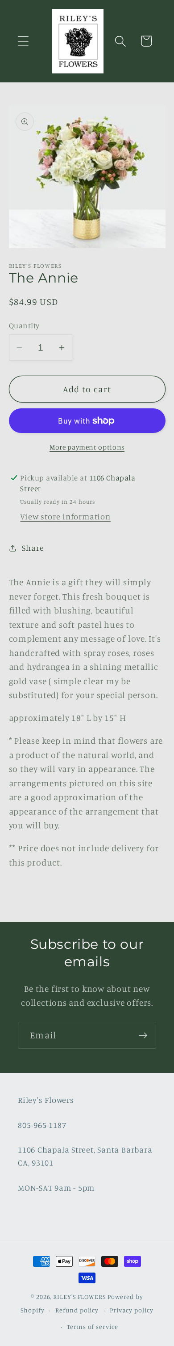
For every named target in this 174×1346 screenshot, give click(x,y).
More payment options (87, 447)
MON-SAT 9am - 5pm (56, 1187)
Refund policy (77, 1310)
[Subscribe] (143, 1035)
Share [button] (33, 548)
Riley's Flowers (46, 1100)
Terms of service (92, 1326)
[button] (23, 41)
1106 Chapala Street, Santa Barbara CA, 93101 (85, 1156)
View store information (65, 516)
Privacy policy (131, 1310)
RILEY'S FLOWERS (79, 1296)
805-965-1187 (42, 1125)
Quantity (24, 325)
